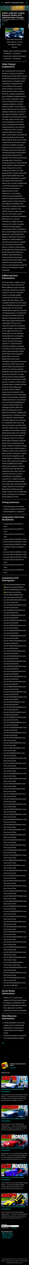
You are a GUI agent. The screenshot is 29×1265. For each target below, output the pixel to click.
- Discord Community (7, 1234)
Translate (14, 1227)
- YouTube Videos (6, 1237)
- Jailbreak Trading (6, 1233)
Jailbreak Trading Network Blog (14, 2)
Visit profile (13, 1067)
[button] (3, 24)
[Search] (27, 2)
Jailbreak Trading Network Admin (18, 1064)
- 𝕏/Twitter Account (6, 1236)
